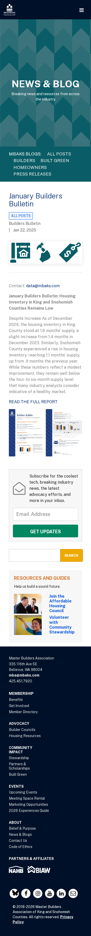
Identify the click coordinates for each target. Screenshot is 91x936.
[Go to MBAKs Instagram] (38, 893)
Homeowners (30, 167)
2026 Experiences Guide (29, 811)
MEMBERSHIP (21, 694)
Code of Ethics (20, 847)
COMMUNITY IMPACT (20, 750)
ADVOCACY (19, 724)
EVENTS (16, 786)
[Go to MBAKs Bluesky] (15, 893)
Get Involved (19, 706)
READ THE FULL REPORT (33, 401)
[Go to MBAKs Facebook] (27, 893)
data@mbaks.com (43, 285)
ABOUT (15, 822)
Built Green (54, 160)
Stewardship (19, 758)
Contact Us (18, 841)
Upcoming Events (23, 792)
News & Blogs (20, 834)
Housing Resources (25, 736)
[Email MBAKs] (73, 893)
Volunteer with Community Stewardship (62, 625)
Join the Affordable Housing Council (60, 603)
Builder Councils (22, 730)
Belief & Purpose (22, 828)
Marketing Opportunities (28, 804)
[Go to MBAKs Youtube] (50, 893)
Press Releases (32, 174)
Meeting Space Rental (27, 798)
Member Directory (23, 712)
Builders (24, 160)
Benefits (16, 700)
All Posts (59, 153)
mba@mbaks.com (24, 675)
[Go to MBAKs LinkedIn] (62, 893)
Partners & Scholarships (19, 766)
